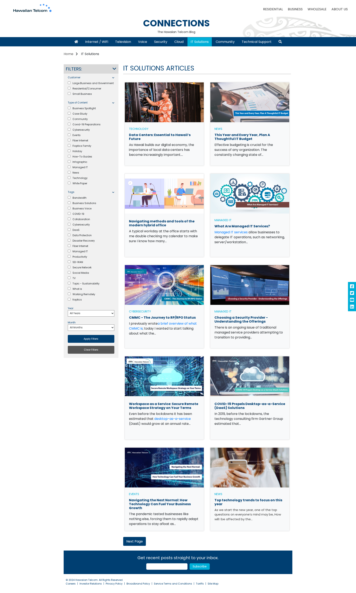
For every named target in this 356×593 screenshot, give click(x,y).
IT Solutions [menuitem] (200, 41)
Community (80, 119)
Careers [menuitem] (71, 583)
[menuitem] (76, 41)
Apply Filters (91, 339)
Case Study (80, 113)
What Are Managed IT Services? (242, 226)
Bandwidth (80, 198)
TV (74, 278)
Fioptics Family (82, 146)
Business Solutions (84, 203)
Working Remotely (84, 294)
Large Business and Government (93, 83)
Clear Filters (91, 349)
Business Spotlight (84, 108)
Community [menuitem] (225, 41)
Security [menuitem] (160, 41)
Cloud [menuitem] (179, 41)
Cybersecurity (81, 130)
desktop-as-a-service (172, 418)
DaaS (76, 230)
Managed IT (80, 167)
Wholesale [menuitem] (317, 9)
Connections (176, 23)
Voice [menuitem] (142, 41)
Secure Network (82, 267)
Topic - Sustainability (86, 283)
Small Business (82, 94)
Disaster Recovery (84, 240)
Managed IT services (231, 232)
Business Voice (82, 208)
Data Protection (82, 235)
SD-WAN (78, 262)
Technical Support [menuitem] (257, 41)
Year (70, 308)
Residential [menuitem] (273, 9)
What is (77, 289)
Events (77, 135)
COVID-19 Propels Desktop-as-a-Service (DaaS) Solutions (249, 406)
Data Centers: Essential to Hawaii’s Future (160, 137)
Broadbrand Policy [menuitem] (138, 583)
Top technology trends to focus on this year (248, 502)
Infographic (80, 162)
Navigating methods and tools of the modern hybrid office (161, 223)
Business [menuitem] (295, 9)
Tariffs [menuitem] (200, 583)
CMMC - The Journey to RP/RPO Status (162, 317)
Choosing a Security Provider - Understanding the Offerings (241, 319)
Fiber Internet (80, 140)
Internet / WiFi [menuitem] (96, 41)
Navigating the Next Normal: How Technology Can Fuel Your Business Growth (160, 504)
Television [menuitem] (123, 41)
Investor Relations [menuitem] (91, 583)
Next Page (134, 541)
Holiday (77, 151)
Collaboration (81, 219)
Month (72, 322)
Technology (80, 178)
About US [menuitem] (339, 9)
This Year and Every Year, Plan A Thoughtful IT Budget (242, 137)
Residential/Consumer (87, 88)
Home (68, 54)
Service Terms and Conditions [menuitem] (173, 583)
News (76, 172)
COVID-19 (78, 214)
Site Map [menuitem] (213, 583)
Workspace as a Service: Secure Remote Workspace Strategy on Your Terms (163, 406)
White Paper (80, 183)
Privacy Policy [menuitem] (114, 583)
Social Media (81, 273)
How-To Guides (82, 156)
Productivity (80, 256)
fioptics (77, 299)
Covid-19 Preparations (87, 124)
